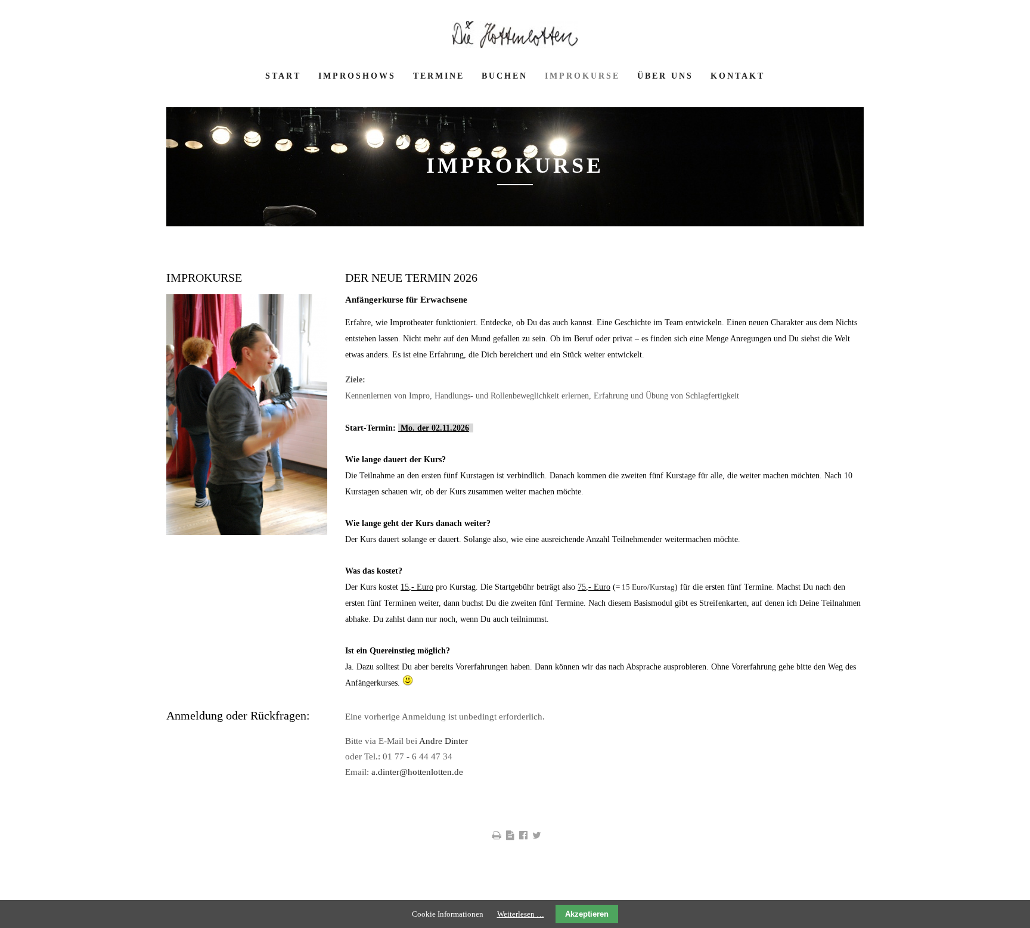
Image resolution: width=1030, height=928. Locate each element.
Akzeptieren (587, 914)
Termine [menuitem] (438, 75)
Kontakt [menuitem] (738, 75)
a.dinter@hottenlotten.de (417, 772)
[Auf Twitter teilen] (536, 835)
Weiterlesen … (520, 914)
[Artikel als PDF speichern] (510, 835)
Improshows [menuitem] (357, 75)
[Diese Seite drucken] (496, 835)
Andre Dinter (443, 741)
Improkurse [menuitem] (582, 75)
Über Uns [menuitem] (665, 75)
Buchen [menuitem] (505, 75)
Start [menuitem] (283, 75)
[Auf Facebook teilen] (523, 835)
